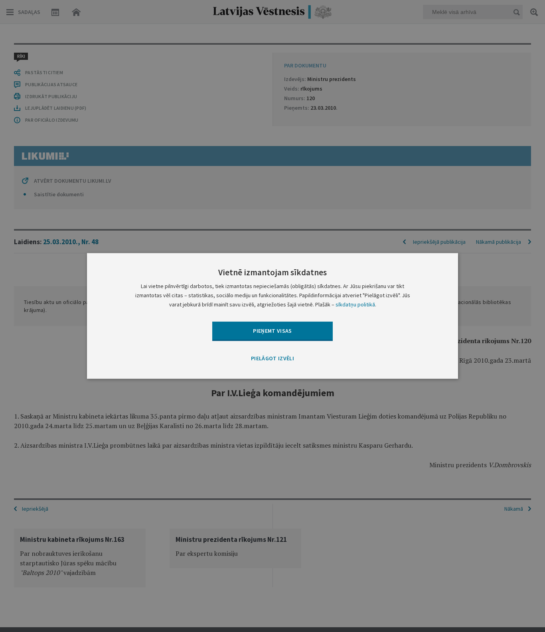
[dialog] (272, 316)
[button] (272, 359)
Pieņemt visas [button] (272, 330)
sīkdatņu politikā (355, 304)
